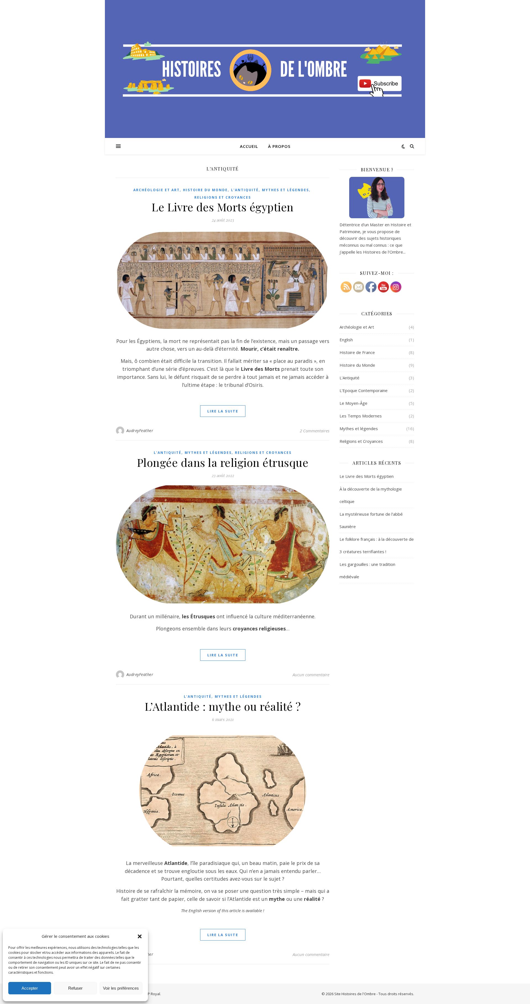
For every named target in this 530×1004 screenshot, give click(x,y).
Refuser (75, 988)
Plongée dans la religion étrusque (223, 462)
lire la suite (222, 411)
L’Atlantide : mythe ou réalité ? (223, 706)
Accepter (30, 988)
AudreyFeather (139, 430)
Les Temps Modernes (361, 416)
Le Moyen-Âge (353, 403)
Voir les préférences (121, 988)
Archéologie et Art (156, 190)
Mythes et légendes (285, 190)
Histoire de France (357, 352)
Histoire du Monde (205, 190)
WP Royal (152, 993)
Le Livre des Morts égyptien (223, 206)
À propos (279, 146)
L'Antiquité (245, 190)
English (346, 339)
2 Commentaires (314, 430)
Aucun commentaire (311, 674)
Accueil (249, 146)
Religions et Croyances (222, 197)
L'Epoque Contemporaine (364, 390)
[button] (139, 936)
